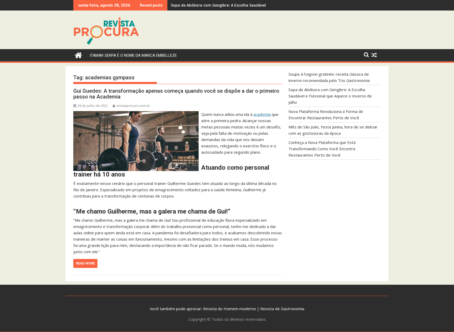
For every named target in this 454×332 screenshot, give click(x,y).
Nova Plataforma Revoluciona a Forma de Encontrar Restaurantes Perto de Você (245, 5)
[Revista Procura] (78, 54)
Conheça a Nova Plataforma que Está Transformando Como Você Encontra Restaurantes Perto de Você (321, 149)
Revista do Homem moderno (229, 308)
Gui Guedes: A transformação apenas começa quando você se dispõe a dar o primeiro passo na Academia (176, 94)
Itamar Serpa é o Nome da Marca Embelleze (133, 55)
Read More (85, 263)
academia (262, 114)
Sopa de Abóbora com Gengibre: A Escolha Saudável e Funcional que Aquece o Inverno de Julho (330, 96)
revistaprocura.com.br (133, 105)
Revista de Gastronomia (282, 308)
